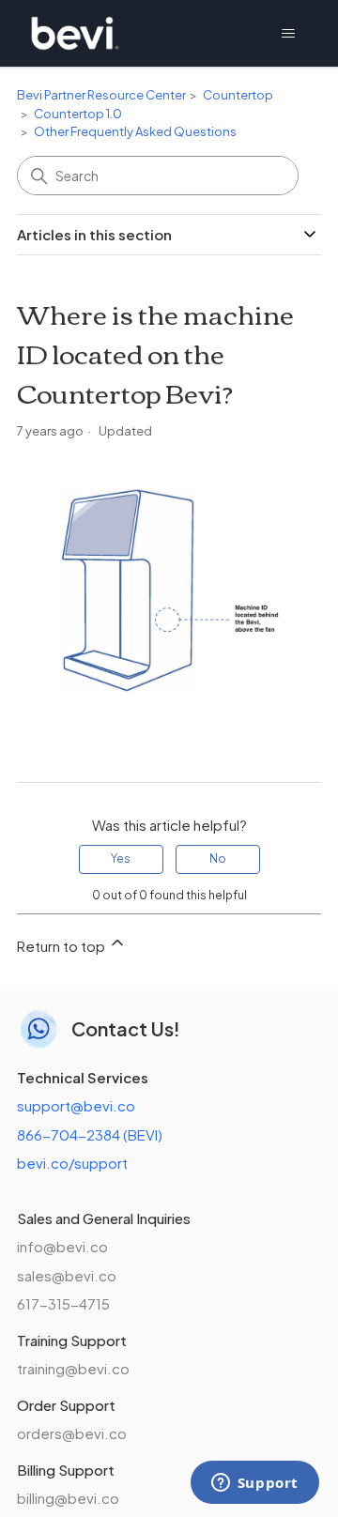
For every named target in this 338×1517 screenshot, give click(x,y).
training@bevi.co (73, 1368)
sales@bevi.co (66, 1275)
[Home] (75, 33)
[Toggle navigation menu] (287, 34)
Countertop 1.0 (78, 113)
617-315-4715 (63, 1303)
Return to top (62, 946)
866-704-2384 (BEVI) (89, 1134)
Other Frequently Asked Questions (135, 131)
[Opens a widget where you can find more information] (254, 1484)
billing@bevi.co (68, 1498)
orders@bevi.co (72, 1433)
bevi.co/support (72, 1163)
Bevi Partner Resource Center (101, 94)
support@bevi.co (76, 1105)
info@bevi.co (62, 1246)
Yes (121, 858)
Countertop (238, 94)
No (217, 858)
